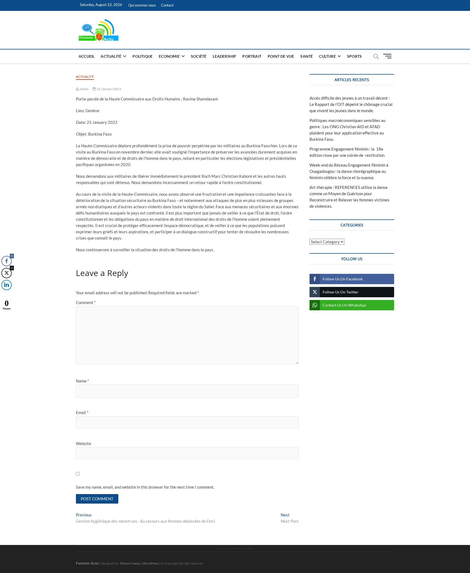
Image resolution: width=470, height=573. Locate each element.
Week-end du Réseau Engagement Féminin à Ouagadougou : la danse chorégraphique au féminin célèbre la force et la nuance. (349, 171)
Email (82, 412)
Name (82, 380)
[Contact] (247, 548)
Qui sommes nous (142, 5)
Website (83, 443)
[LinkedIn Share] (6, 285)
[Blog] (235, 548)
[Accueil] (223, 548)
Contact (167, 5)
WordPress (151, 563)
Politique (142, 56)
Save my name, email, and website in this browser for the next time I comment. (145, 487)
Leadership (224, 56)
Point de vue (281, 56)
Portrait (251, 56)
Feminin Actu (87, 563)
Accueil (86, 56)
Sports (354, 56)
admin (84, 89)
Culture (327, 56)
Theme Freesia (130, 563)
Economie (169, 56)
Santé (306, 56)
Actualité (111, 56)
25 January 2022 (108, 89)
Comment (86, 302)
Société (198, 56)
